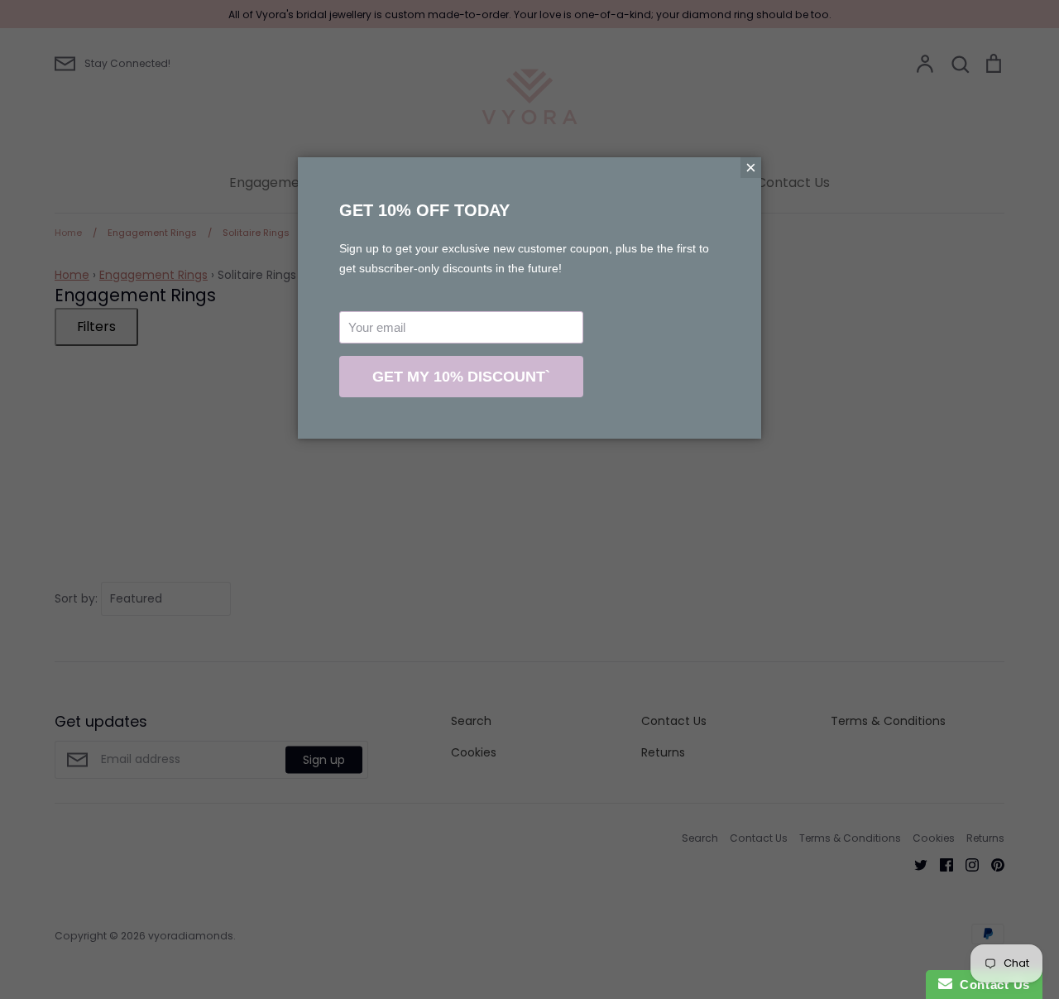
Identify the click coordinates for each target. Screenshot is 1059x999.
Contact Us (991, 984)
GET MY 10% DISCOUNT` (461, 376)
